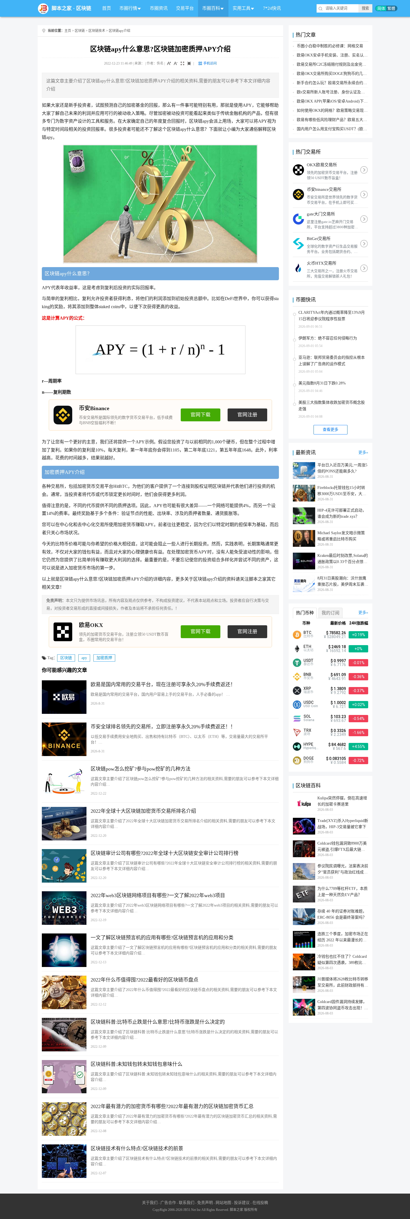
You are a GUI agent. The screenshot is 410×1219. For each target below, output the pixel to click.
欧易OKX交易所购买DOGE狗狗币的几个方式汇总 (339, 74)
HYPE (308, 744)
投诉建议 (242, 1203)
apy (84, 658)
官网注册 (247, 414)
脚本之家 (62, 8)
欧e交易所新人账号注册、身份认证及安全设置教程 (340, 92)
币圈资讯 (159, 8)
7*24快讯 (272, 8)
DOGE (308, 758)
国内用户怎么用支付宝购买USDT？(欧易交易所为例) (342, 129)
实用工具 (241, 8)
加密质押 (104, 658)
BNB (307, 674)
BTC (307, 632)
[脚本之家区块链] (43, 8)
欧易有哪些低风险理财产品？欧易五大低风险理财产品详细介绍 (351, 120)
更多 (362, 452)
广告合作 (168, 1203)
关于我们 (150, 1203)
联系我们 (186, 1203)
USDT (308, 660)
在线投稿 (260, 1203)
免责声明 (205, 1203)
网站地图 (223, 1203)
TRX (307, 730)
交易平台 (185, 8)
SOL (307, 716)
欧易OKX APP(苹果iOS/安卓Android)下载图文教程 (340, 101)
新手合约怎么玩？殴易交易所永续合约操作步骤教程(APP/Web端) (353, 83)
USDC (308, 702)
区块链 (83, 8)
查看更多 (330, 429)
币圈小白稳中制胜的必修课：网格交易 (330, 46)
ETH (307, 646)
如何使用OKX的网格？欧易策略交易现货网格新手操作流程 (348, 110)
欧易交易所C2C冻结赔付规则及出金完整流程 (335, 64)
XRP (307, 688)
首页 (106, 8)
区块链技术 (96, 31)
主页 (67, 31)
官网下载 (200, 414)
